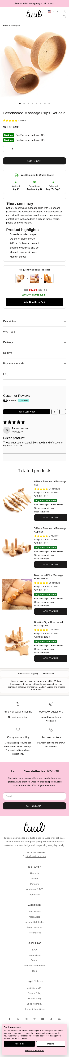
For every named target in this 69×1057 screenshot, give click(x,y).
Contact (35, 960)
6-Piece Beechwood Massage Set (50, 483)
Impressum (34, 894)
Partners (34, 884)
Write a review (27, 411)
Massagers (15, 25)
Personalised (34, 932)
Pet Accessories (34, 927)
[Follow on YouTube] (42, 1019)
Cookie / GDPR (34, 988)
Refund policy (34, 998)
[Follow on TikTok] (51, 1019)
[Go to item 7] (45, 103)
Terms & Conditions (34, 1009)
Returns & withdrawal (34, 965)
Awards (34, 878)
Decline (50, 1044)
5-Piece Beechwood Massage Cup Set (50, 530)
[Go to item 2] (24, 103)
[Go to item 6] (41, 103)
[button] (10, 120)
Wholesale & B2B (34, 889)
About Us (34, 873)
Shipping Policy (34, 1003)
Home (6, 25)
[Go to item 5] (37, 103)
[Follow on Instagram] (26, 1019)
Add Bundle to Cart (34, 302)
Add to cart (34, 161)
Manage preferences (34, 1050)
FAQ (34, 949)
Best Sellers (35, 911)
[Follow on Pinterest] (34, 1019)
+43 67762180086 (36, 852)
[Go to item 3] (28, 103)
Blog (34, 971)
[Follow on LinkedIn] (59, 1019)
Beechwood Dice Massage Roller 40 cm (48, 577)
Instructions (34, 955)
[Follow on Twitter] (17, 1019)
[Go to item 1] (20, 103)
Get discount (34, 806)
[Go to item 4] (32, 103)
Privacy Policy (35, 993)
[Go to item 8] (49, 103)
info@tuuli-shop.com (36, 856)
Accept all (19, 1044)
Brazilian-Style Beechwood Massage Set (48, 624)
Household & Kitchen (34, 922)
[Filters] (54, 411)
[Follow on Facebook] (9, 1019)
